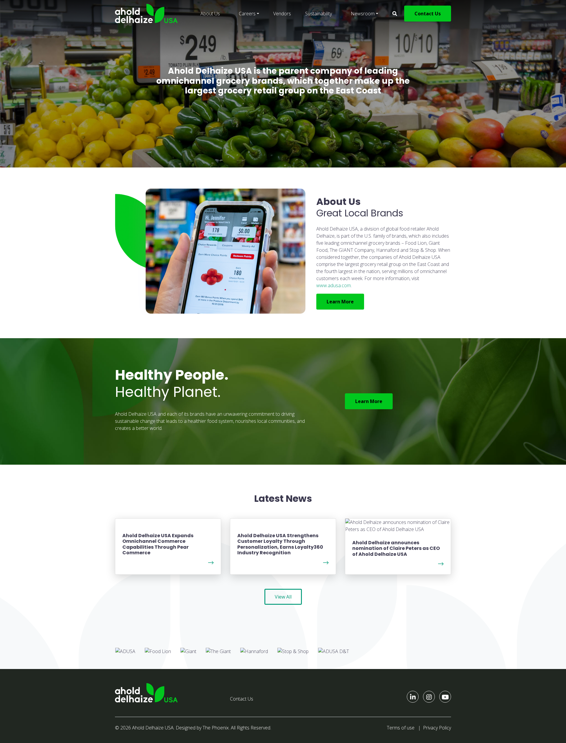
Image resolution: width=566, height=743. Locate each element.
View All (283, 597)
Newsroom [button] (363, 13)
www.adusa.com (333, 285)
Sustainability (318, 13)
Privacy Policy (437, 727)
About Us (210, 13)
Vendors (282, 13)
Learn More (340, 301)
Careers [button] (247, 13)
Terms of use (400, 727)
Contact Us (427, 13)
